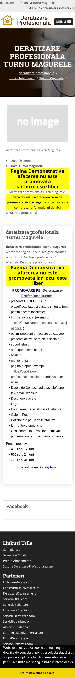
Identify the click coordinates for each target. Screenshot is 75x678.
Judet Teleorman (22, 78)
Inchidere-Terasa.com (17, 582)
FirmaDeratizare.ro (16, 638)
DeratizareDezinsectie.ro (20, 593)
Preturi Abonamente (17, 560)
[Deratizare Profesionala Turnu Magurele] (37, 123)
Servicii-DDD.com (15, 599)
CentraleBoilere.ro (15, 604)
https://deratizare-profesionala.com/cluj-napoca (39, 325)
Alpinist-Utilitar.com (17, 627)
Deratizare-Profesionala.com (42, 293)
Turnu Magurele (51, 78)
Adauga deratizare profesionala (52, 8)
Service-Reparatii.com (18, 644)
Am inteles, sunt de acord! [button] (38, 672)
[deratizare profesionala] (26, 20)
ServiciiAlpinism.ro (16, 621)
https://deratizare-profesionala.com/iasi (26, 374)
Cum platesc (11, 549)
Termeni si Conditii (15, 555)
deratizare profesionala (36, 73)
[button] (63, 21)
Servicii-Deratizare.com (19, 616)
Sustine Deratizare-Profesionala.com (28, 566)
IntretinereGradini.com (18, 610)
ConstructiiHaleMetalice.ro (21, 588)
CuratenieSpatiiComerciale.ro (23, 632)
